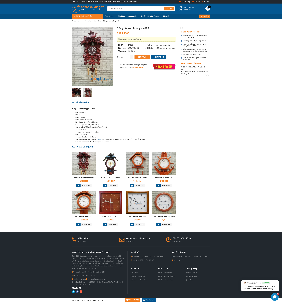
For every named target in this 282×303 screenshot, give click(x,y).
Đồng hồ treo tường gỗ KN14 (164, 216)
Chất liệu (150, 48)
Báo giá (205, 16)
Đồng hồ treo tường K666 (110, 177)
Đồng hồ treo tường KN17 (83, 216)
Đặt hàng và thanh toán (127, 16)
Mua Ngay (142, 57)
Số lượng (120, 57)
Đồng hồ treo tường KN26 (164, 177)
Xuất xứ (150, 45)
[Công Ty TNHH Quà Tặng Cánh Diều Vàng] (88, 8)
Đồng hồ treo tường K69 (137, 216)
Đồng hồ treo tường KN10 (137, 177)
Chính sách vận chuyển (166, 280)
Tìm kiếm (169, 8)
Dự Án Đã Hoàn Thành (150, 16)
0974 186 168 (133, 300)
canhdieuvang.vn (80, 279)
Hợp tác (197, 2)
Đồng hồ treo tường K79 (110, 216)
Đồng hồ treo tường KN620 (84, 177)
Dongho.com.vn (191, 276)
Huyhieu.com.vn (191, 273)
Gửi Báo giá (149, 300)
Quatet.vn (189, 280)
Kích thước (122, 48)
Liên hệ (166, 16)
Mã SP (120, 45)
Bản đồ (206, 2)
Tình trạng (122, 51)
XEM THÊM (84, 163)
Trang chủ (109, 16)
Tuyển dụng (186, 2)
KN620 (99, 139)
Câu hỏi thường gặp (138, 276)
